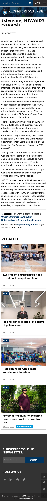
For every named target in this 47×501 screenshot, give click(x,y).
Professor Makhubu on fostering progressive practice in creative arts (22, 419)
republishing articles (27, 224)
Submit (35, 460)
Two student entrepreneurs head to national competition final (22, 276)
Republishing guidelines (23, 498)
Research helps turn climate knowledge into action (19, 370)
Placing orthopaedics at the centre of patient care (23, 323)
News (5, 246)
